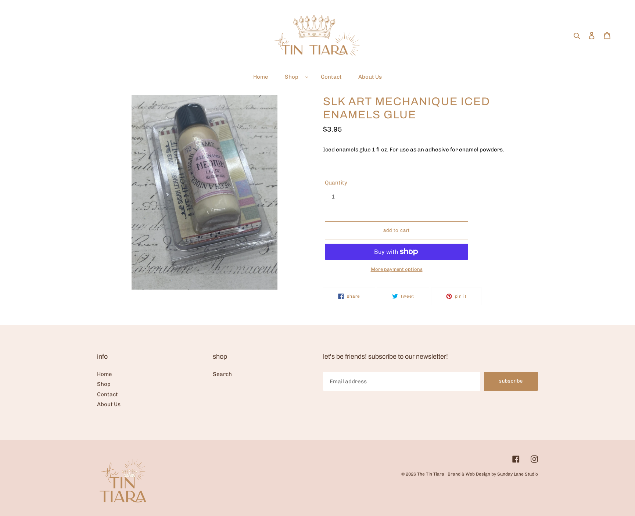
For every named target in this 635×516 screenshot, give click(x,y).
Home (104, 374)
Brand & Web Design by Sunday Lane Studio (493, 474)
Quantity (336, 182)
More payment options (397, 269)
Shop (104, 384)
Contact (107, 394)
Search (222, 374)
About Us (109, 404)
